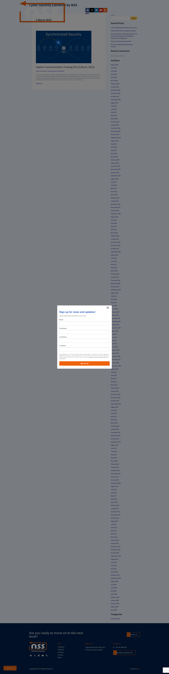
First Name (63, 328)
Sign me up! (85, 363)
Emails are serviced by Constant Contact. (98, 357)
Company (62, 345)
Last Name (62, 337)
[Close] (107, 307)
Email (61, 319)
